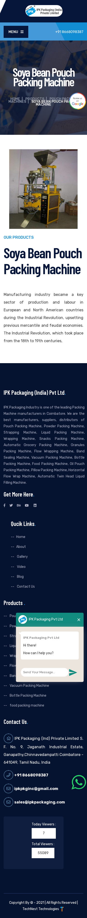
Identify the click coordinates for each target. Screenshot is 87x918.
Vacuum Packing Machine (29, 685)
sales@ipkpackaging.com (39, 802)
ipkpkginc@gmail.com (36, 788)
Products (34, 99)
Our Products (19, 237)
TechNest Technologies (41, 909)
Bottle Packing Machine (27, 695)
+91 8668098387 (31, 775)
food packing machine (26, 705)
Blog (20, 576)
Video (21, 566)
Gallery (22, 556)
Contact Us (25, 586)
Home (15, 99)
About (21, 546)
